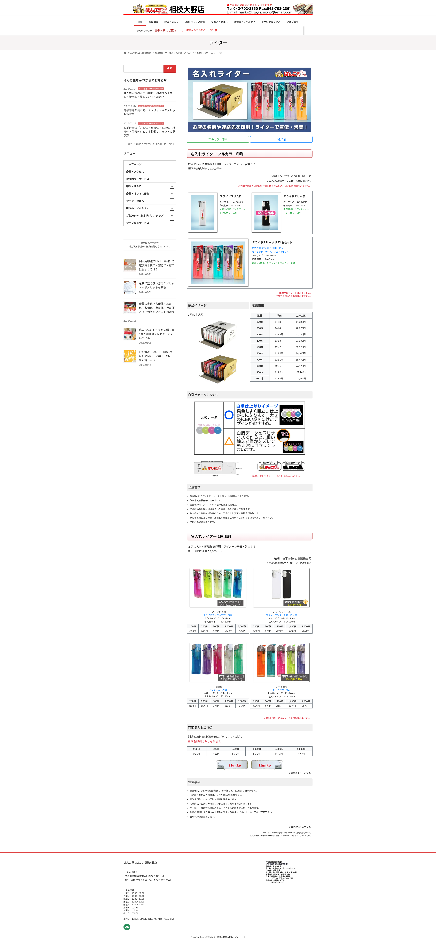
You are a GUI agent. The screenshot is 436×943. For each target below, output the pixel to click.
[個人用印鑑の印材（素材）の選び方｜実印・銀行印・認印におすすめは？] (129, 265)
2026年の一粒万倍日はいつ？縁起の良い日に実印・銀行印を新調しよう (157, 356)
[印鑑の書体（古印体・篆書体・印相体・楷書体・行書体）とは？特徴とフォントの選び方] (129, 308)
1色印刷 (281, 139)
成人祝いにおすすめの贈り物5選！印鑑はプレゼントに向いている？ (156, 334)
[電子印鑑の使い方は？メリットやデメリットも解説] (129, 287)
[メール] (126, 927)
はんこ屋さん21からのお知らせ (151, 88)
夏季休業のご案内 (165, 30)
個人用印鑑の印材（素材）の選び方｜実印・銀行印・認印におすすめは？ (156, 265)
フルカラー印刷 (217, 139)
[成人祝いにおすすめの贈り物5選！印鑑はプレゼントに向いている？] (129, 334)
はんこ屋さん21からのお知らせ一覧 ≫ (151, 144)
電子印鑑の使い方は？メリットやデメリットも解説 (156, 285)
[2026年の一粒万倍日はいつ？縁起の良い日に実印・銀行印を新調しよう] (129, 356)
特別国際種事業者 (150, 242)
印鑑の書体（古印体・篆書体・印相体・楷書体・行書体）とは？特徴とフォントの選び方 (149, 131)
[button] (199, 30)
